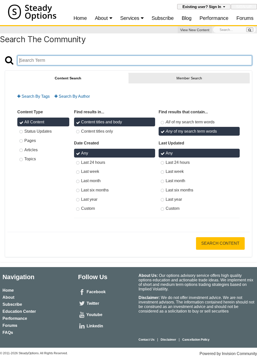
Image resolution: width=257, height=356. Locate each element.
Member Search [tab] (189, 78)
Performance (214, 18)
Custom (88, 208)
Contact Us (147, 339)
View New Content (194, 30)
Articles (31, 149)
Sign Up (244, 7)
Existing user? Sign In (202, 7)
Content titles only (97, 131)
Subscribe (163, 18)
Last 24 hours (93, 162)
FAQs (8, 332)
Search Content (220, 243)
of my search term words (190, 122)
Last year (89, 199)
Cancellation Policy (196, 339)
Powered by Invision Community (228, 353)
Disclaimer (168, 339)
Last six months (95, 190)
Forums (244, 18)
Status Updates (38, 131)
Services (130, 18)
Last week (90, 171)
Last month (91, 181)
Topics (30, 159)
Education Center (19, 311)
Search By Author (74, 96)
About (102, 18)
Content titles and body (101, 122)
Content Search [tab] (68, 78)
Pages (30, 140)
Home (80, 18)
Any (84, 153)
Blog (186, 18)
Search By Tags (35, 96)
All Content (34, 122)
